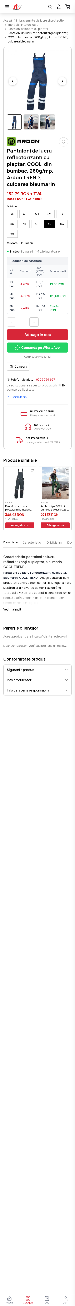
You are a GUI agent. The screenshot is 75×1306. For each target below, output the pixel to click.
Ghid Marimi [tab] (54, 542)
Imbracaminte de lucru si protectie (40, 20)
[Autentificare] (59, 7)
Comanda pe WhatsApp (40, 347)
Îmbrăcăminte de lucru (23, 25)
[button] (37, 81)
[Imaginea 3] (47, 122)
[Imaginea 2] (31, 122)
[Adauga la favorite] (63, 141)
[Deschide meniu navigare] (7, 7)
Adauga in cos (37, 334)
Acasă (7, 20)
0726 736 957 (45, 379)
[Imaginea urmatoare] (62, 81)
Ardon (8, 502)
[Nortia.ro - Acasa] (29, 6)
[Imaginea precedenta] (13, 81)
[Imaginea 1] (14, 122)
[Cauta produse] (50, 6)
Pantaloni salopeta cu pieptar (28, 29)
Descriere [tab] (10, 542)
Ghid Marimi (19, 397)
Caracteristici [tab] (32, 542)
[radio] (12, 214)
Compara (21, 366)
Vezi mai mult (12, 609)
